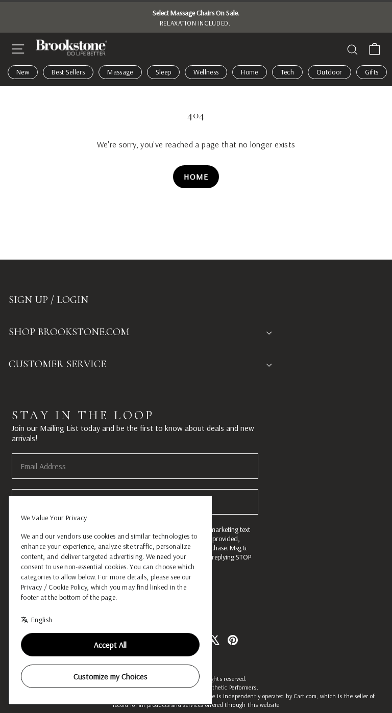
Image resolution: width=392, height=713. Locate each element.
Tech (287, 72)
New (22, 72)
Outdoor (329, 72)
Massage (120, 72)
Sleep (164, 72)
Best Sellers (68, 72)
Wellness (205, 72)
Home (249, 72)
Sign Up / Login (48, 300)
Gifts (372, 72)
